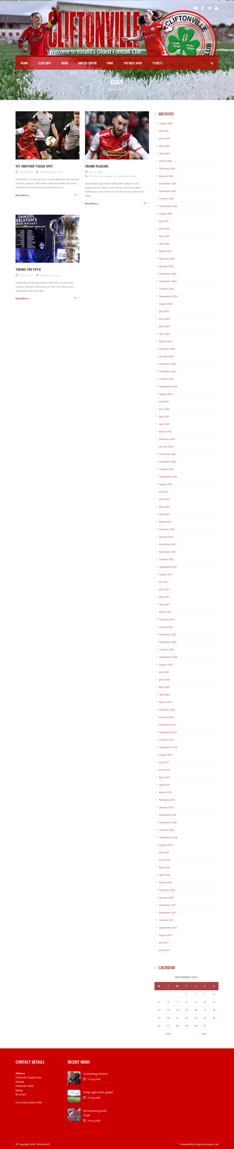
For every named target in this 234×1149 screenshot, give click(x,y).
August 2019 (165, 754)
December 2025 (167, 183)
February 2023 (167, 439)
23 (195, 1017)
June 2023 (164, 409)
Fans (110, 63)
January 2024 (166, 356)
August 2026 (165, 123)
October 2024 (166, 288)
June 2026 (164, 138)
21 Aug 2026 (93, 1079)
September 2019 (168, 747)
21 (177, 1017)
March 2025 (165, 251)
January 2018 (166, 897)
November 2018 (167, 822)
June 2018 (164, 860)
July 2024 (164, 311)
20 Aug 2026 (93, 1097)
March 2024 (165, 341)
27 (168, 1025)
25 (214, 1017)
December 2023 (167, 364)
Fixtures (44, 275)
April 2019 (164, 784)
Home (24, 63)
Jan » (204, 1033)
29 (186, 1025)
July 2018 (164, 852)
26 (159, 1025)
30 (195, 1025)
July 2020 (164, 672)
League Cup (55, 172)
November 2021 (167, 551)
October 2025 (166, 198)
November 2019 (167, 732)
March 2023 (165, 431)
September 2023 (168, 386)
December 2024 (167, 273)
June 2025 (164, 228)
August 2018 (165, 845)
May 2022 (164, 506)
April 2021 (164, 604)
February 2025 (167, 258)
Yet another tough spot (34, 166)
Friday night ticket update (98, 1092)
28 (177, 1025)
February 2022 (167, 529)
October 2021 (166, 559)
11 (214, 1002)
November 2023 (167, 371)
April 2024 (164, 333)
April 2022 (164, 514)
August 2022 (165, 484)
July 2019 (164, 762)
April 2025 (164, 243)
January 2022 (166, 536)
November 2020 (167, 642)
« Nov (168, 1033)
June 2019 (164, 769)
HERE (39, 1102)
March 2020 (165, 702)
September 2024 (168, 296)
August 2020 (165, 664)
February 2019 (167, 799)
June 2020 (164, 679)
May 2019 (164, 777)
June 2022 (164, 499)
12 (159, 1010)
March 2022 (165, 521)
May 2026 (164, 146)
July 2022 (164, 491)
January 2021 (166, 627)
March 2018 (165, 882)
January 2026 (166, 176)
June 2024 (164, 318)
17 (204, 1010)
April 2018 (164, 875)
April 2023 (164, 424)
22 (186, 1017)
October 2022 (166, 469)
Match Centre (87, 63)
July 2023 (164, 401)
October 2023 (166, 379)
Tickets (157, 63)
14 (177, 1010)
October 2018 (166, 830)
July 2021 (164, 581)
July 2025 (164, 221)
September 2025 (168, 206)
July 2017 (164, 942)
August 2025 (165, 213)
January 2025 (166, 266)
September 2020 (168, 657)
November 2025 (167, 191)
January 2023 (166, 446)
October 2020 (166, 649)
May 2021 (164, 597)
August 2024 (165, 303)
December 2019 (167, 724)
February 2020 (167, 709)
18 (214, 1010)
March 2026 (165, 161)
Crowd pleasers (97, 166)
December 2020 (167, 634)
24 (204, 1017)
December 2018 (167, 814)
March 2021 (165, 612)
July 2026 (164, 131)
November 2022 (167, 461)
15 (186, 1010)
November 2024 (167, 281)
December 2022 (167, 454)
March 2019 (165, 792)
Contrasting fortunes (95, 1073)
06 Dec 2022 (26, 172)
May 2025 (164, 236)
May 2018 (164, 867)
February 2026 (167, 168)
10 (204, 1002)
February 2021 (167, 619)
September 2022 (168, 476)
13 (168, 1010)
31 (204, 1025)
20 (168, 1017)
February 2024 (167, 348)
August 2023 (165, 394)
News (64, 63)
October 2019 (166, 739)
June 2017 (164, 950)
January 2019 (166, 807)
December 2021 (167, 544)
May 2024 (164, 326)
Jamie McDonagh (127, 176)
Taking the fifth (28, 269)
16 (195, 1010)
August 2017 (165, 935)
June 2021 (164, 589)
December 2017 (167, 905)
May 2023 (164, 416)
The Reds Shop (132, 63)
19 (159, 1017)
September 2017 (168, 927)
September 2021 (168, 566)
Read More (22, 195)
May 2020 (164, 687)
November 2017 (167, 912)
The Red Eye (96, 176)
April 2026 (164, 153)
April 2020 (164, 694)
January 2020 (166, 717)
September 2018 (168, 837)
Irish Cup (55, 275)
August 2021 (165, 574)
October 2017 (166, 920)
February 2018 (167, 890)
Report (44, 172)
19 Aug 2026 (93, 1120)
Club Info (44, 63)
